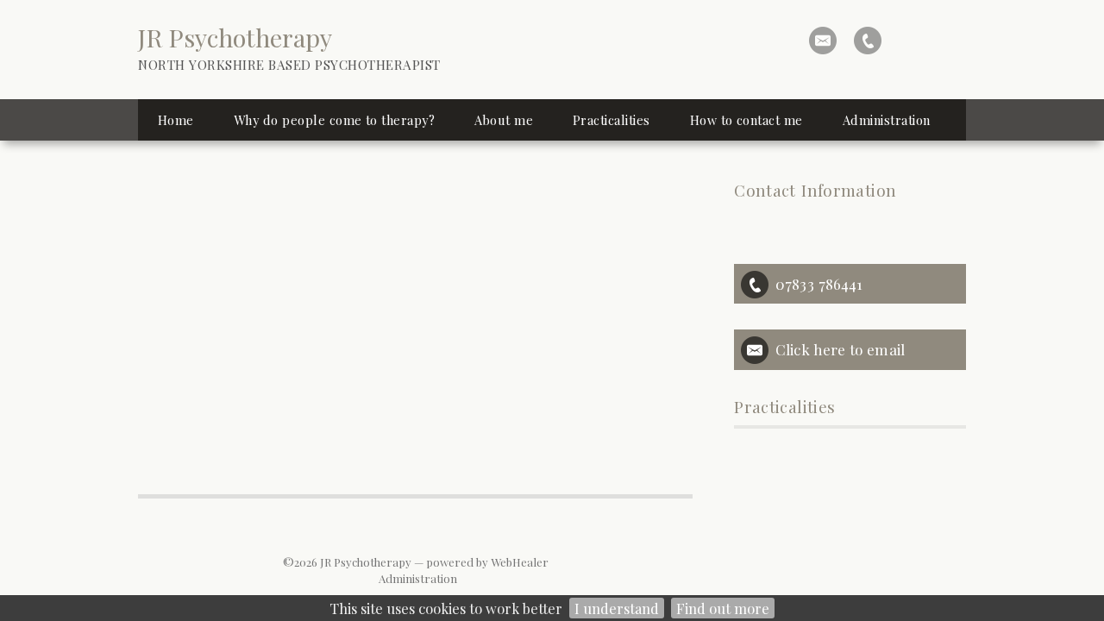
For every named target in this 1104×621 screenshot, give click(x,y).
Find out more (722, 608)
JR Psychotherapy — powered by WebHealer (434, 562)
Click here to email (840, 349)
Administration (418, 578)
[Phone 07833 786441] (867, 40)
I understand (616, 608)
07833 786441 (818, 283)
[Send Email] (823, 40)
